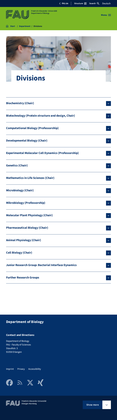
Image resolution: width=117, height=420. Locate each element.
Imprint (10, 369)
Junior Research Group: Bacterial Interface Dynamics (41, 265)
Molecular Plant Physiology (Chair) (29, 215)
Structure (78, 3)
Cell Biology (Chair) (19, 253)
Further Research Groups (22, 277)
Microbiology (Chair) (20, 190)
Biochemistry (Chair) (20, 103)
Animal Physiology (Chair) (23, 240)
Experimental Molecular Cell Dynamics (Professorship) (42, 153)
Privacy (21, 369)
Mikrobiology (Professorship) (25, 203)
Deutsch (106, 3)
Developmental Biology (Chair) (26, 140)
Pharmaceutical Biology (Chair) (27, 228)
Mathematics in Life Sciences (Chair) (30, 178)
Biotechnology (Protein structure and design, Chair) (40, 116)
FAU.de (65, 3)
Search (92, 3)
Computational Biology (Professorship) (32, 128)
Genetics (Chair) (17, 165)
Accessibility (34, 369)
